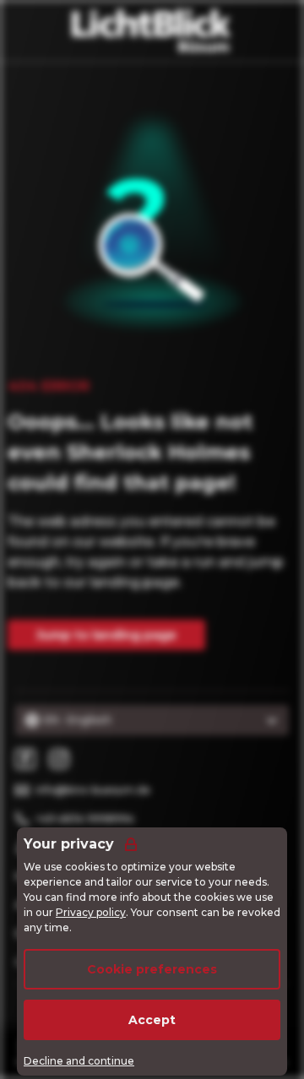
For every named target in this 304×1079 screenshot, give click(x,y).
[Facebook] (25, 759)
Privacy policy (91, 912)
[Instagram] (59, 759)
